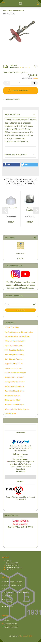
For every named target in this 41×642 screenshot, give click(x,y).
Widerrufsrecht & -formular (13, 581)
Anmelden (21, 310)
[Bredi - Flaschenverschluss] (20, 31)
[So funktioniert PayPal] (20, 441)
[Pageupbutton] (35, 638)
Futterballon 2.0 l (11, 208)
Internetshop (13, 636)
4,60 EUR (20, 258)
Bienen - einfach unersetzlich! (15, 373)
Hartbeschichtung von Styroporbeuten (19, 332)
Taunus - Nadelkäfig (29, 209)
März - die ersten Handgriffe (15, 341)
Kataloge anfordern (10, 623)
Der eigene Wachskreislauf (14, 382)
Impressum (9, 569)
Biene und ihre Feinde (12, 400)
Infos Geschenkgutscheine (12, 585)
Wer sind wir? (8, 606)
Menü (3, 3)
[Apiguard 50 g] (20, 245)
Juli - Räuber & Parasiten (14, 359)
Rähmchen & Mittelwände (14, 386)
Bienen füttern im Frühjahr (14, 404)
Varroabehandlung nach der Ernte (17, 336)
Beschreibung (12, 114)
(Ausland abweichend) (24, 68)
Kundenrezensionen (16, 154)
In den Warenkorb (20, 90)
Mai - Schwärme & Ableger (14, 350)
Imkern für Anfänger (12, 327)
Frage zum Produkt (12, 99)
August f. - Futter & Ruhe (14, 364)
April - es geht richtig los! (14, 345)
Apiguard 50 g (20, 254)
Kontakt (6, 620)
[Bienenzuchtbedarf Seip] (20, 3)
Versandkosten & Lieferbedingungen (16, 592)
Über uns (9, 561)
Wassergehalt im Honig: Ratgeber (17, 409)
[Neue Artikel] (35, 237)
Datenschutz (8, 596)
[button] (6, 83)
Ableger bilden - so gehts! (14, 377)
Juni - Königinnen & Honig (14, 355)
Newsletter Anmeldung (13, 567)
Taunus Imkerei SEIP (12, 565)
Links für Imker (10, 414)
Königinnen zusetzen (12, 395)
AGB (5, 589)
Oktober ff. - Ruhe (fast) (13, 368)
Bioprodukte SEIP (12, 563)
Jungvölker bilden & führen (14, 391)
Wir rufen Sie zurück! (11, 627)
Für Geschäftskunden (11, 603)
